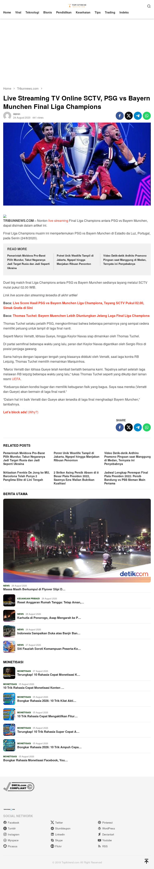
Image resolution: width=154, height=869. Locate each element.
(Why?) (33, 412)
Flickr (58, 846)
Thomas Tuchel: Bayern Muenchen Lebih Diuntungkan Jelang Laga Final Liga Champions (81, 315)
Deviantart (108, 834)
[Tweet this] (129, 116)
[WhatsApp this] (147, 116)
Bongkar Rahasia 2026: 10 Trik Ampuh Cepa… (49, 747)
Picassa (12, 846)
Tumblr (12, 828)
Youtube (107, 840)
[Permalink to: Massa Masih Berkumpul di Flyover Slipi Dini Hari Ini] (77, 540)
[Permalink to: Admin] (7, 115)
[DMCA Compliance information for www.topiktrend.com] (18, 786)
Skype (59, 840)
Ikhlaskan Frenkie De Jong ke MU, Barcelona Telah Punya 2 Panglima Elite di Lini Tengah (26, 476)
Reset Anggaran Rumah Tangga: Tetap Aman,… (50, 602)
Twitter (59, 822)
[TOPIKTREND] (77, 5)
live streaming (58, 220)
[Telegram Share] (138, 116)
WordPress (108, 828)
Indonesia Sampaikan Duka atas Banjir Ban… (48, 633)
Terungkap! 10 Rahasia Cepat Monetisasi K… (48, 674)
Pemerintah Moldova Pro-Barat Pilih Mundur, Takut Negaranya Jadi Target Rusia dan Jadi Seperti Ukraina (28, 262)
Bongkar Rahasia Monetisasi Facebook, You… (35, 760)
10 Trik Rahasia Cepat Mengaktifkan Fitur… (47, 716)
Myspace (13, 840)
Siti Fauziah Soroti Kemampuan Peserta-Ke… (49, 648)
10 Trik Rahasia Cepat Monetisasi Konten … (33, 687)
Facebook (13, 822)
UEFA (16, 379)
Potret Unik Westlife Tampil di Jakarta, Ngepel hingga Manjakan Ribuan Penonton (75, 260)
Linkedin (60, 834)
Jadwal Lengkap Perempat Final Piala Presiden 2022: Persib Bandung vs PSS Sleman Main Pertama (126, 477)
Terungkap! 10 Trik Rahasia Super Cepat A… (48, 731)
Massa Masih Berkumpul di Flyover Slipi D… (34, 589)
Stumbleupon (62, 828)
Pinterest (107, 822)
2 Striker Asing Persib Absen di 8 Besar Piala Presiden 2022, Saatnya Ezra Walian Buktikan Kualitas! (76, 477)
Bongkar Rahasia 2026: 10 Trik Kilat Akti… (46, 700)
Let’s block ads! (15, 412)
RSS (105, 846)
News (6, 585)
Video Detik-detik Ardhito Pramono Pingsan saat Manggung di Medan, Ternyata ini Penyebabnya (125, 260)
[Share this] (120, 116)
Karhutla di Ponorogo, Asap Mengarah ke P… (49, 617)
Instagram (13, 834)
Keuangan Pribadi (28, 598)
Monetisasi (24, 670)
